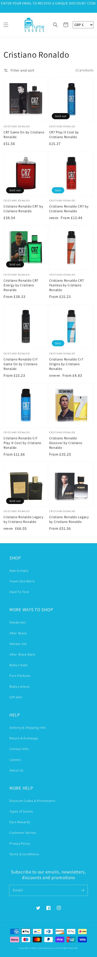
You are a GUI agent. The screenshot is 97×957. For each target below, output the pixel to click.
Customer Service (22, 832)
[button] (6, 25)
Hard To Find (19, 592)
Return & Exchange (23, 738)
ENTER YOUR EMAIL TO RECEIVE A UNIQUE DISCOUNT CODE (48, 3)
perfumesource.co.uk (47, 948)
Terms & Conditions (24, 854)
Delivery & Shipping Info (27, 727)
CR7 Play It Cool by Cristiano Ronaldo (64, 134)
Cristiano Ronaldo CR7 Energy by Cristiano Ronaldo (21, 285)
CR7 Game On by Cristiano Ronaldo (24, 134)
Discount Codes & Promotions (32, 801)
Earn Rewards (19, 822)
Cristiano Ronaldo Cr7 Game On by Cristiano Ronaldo (21, 364)
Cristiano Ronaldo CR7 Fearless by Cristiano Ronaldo (66, 285)
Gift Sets (15, 697)
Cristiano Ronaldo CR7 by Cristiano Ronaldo (23, 208)
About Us (16, 770)
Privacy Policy (19, 843)
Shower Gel (18, 644)
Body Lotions (19, 686)
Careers (15, 760)
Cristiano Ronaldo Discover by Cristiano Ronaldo (65, 443)
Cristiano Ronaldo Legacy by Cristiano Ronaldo (23, 519)
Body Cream (18, 665)
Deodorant (17, 622)
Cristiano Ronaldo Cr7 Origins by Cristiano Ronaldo (66, 364)
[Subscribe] (82, 890)
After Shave (18, 633)
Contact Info (18, 749)
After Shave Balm (22, 654)
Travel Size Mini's (22, 581)
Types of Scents (21, 811)
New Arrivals (18, 570)
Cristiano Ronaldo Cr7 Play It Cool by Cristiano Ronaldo (22, 443)
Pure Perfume (19, 675)
